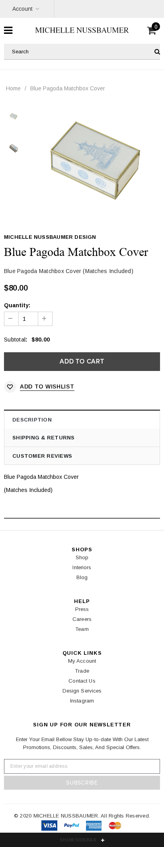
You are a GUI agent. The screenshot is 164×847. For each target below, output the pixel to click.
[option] (95, 160)
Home (13, 88)
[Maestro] (115, 827)
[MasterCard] (94, 827)
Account (22, 9)
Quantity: (17, 305)
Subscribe (82, 782)
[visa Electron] (72, 827)
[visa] (50, 827)
